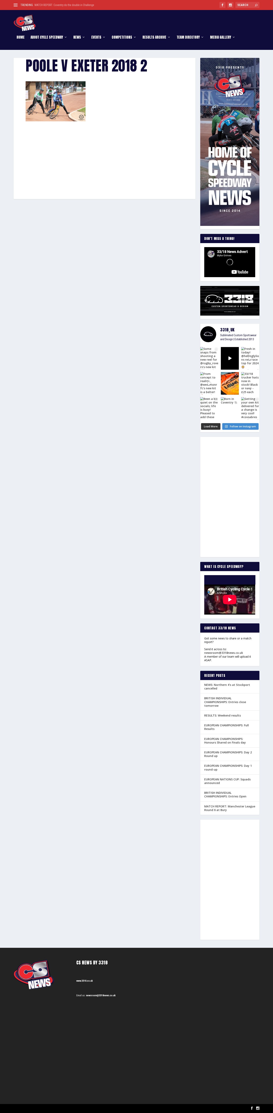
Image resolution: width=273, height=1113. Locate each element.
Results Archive (154, 38)
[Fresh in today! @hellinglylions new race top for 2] (250, 358)
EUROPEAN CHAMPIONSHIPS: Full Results (226, 727)
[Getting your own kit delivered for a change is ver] (250, 408)
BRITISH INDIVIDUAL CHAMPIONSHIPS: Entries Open (225, 794)
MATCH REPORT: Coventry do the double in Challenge (64, 5)
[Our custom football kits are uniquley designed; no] (230, 358)
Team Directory (188, 38)
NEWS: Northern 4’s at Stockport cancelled (227, 686)
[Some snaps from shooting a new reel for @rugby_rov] (209, 358)
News (77, 38)
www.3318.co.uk (84, 980)
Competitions (122, 38)
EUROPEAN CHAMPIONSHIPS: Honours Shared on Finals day (225, 740)
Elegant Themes (34, 1108)
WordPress (60, 1108)
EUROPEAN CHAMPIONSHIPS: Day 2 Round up (228, 754)
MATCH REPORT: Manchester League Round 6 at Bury (229, 808)
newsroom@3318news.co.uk (223, 653)
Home (21, 38)
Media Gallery (220, 38)
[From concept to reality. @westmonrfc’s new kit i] (209, 383)
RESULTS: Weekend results (222, 715)
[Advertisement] (104, 151)
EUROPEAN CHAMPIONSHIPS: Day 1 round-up (228, 767)
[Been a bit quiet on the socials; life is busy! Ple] (209, 408)
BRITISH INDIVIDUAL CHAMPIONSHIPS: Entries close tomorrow (225, 701)
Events (96, 38)
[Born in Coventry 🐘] (230, 408)
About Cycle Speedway (47, 38)
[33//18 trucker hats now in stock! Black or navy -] (250, 383)
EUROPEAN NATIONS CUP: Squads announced (227, 781)
